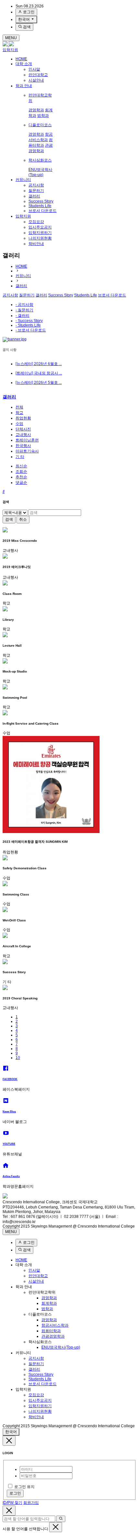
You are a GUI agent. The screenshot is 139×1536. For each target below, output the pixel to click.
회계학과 (49, 1303)
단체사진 (23, 429)
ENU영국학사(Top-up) (60, 1347)
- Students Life (28, 325)
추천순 (21, 477)
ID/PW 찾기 (12, 1502)
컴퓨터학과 (51, 1331)
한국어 (24, 19)
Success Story (40, 201)
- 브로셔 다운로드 (31, 330)
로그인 (28, 12)
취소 (23, 519)
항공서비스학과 (55, 1325)
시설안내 (36, 80)
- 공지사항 (24, 304)
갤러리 (34, 196)
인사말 (34, 69)
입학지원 (10, 50)
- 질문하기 (24, 310)
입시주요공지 (40, 227)
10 (18, 1057)
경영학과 (36, 110)
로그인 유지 (24, 1487)
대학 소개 (24, 63)
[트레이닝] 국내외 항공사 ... (39, 373)
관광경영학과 (53, 1336)
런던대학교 (38, 74)
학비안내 (36, 243)
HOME (21, 59)
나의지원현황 (40, 238)
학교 (19, 412)
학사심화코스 (40, 160)
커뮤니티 (23, 179)
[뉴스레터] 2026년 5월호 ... (39, 382)
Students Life (39, 206)
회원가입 (31, 1502)
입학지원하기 (40, 232)
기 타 (20, 456)
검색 (26, 27)
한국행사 (23, 445)
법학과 (43, 115)
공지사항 (36, 185)
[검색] (60, 1519)
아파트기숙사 (27, 451)
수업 (19, 423)
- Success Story (29, 320)
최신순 (21, 466)
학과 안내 (24, 85)
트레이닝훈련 (27, 440)
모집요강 (36, 221)
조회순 (21, 471)
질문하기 (36, 190)
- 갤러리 (22, 315)
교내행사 (23, 434)
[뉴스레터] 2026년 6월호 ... (39, 364)
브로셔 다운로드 (42, 210)
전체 (19, 407)
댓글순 (21, 482)
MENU (11, 38)
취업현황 (23, 418)
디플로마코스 (40, 125)
